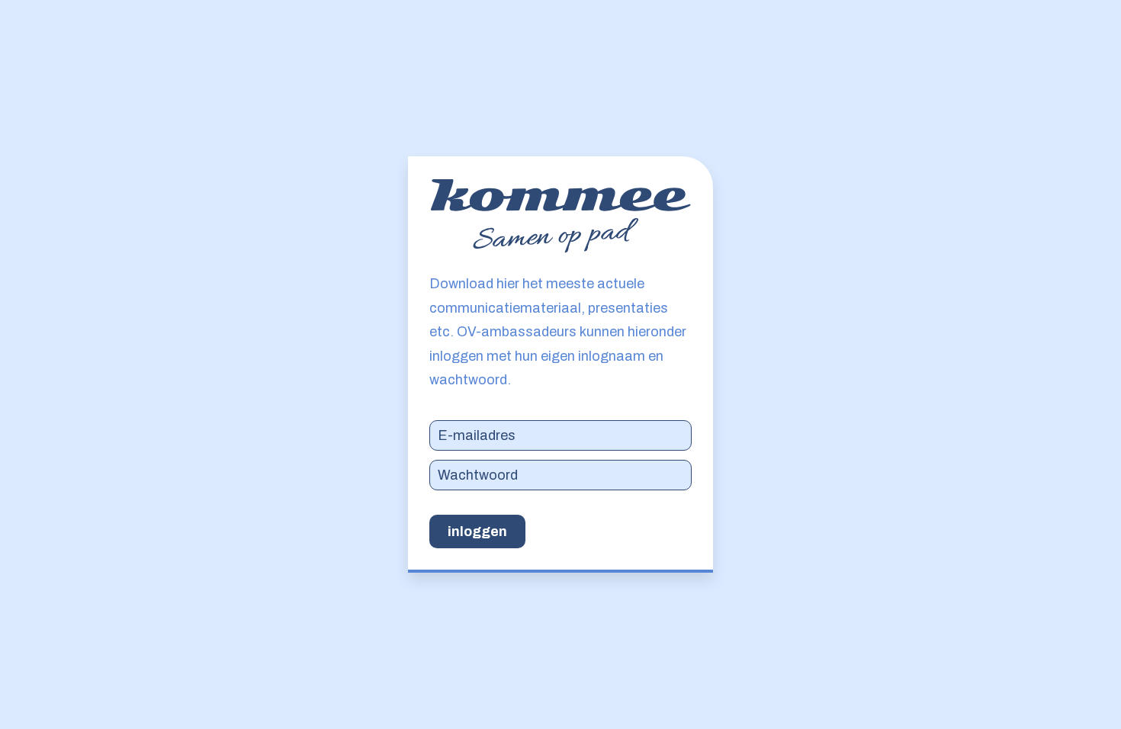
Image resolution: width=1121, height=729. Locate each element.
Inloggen (477, 531)
